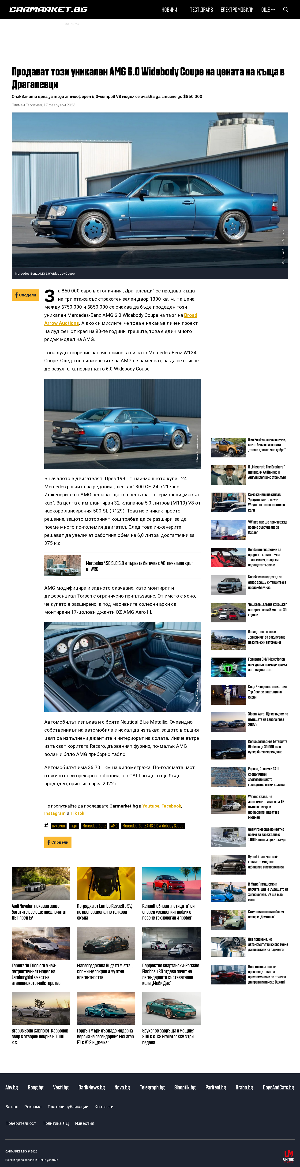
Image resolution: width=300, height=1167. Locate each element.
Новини (169, 9)
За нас (11, 1106)
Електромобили (237, 9)
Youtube (150, 806)
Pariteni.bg (216, 1087)
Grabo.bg (244, 1087)
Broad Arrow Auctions (283, 244)
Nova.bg (122, 1087)
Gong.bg (35, 1087)
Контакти (103, 1106)
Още (265, 9)
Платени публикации (68, 1106)
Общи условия (48, 1160)
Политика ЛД (55, 1123)
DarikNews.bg (92, 1087)
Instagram (55, 813)
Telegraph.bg (152, 1087)
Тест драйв (201, 9)
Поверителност (20, 1123)
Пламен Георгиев (27, 105)
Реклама (32, 1106)
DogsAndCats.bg (278, 1087)
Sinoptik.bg (184, 1087)
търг (73, 825)
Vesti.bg (60, 1087)
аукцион (58, 825)
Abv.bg (11, 1087)
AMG (114, 825)
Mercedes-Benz (94, 825)
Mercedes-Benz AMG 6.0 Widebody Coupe (153, 825)
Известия (84, 1123)
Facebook (171, 806)
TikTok (77, 813)
